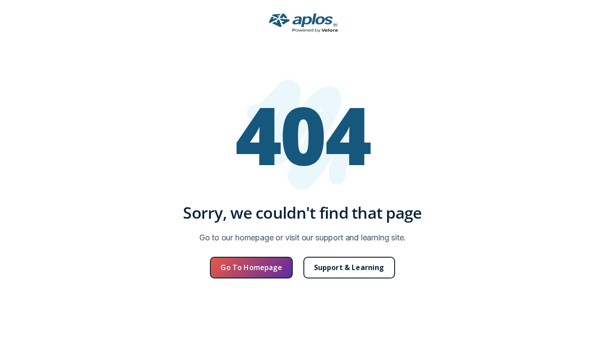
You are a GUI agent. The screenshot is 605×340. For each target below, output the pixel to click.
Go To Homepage (251, 267)
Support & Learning (349, 267)
